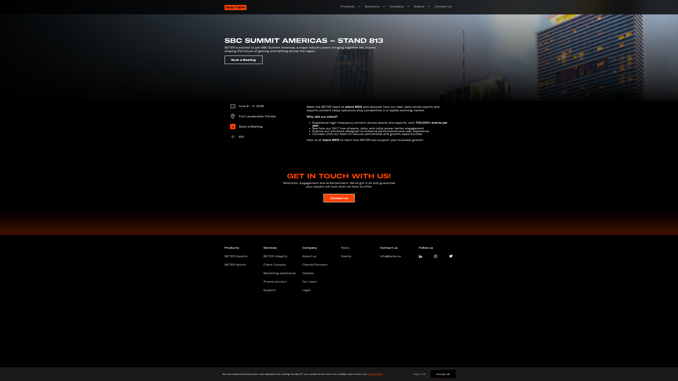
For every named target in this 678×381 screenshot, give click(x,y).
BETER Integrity (275, 256)
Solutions (372, 6)
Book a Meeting (243, 60)
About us (309, 256)
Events (419, 6)
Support (269, 290)
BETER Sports (235, 264)
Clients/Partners (315, 264)
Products (348, 6)
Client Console (274, 264)
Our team (309, 281)
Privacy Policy (375, 374)
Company (396, 6)
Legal (306, 290)
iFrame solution (275, 281)
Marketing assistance (279, 273)
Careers (308, 273)
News (345, 247)
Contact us (443, 6)
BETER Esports (236, 256)
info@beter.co (390, 256)
